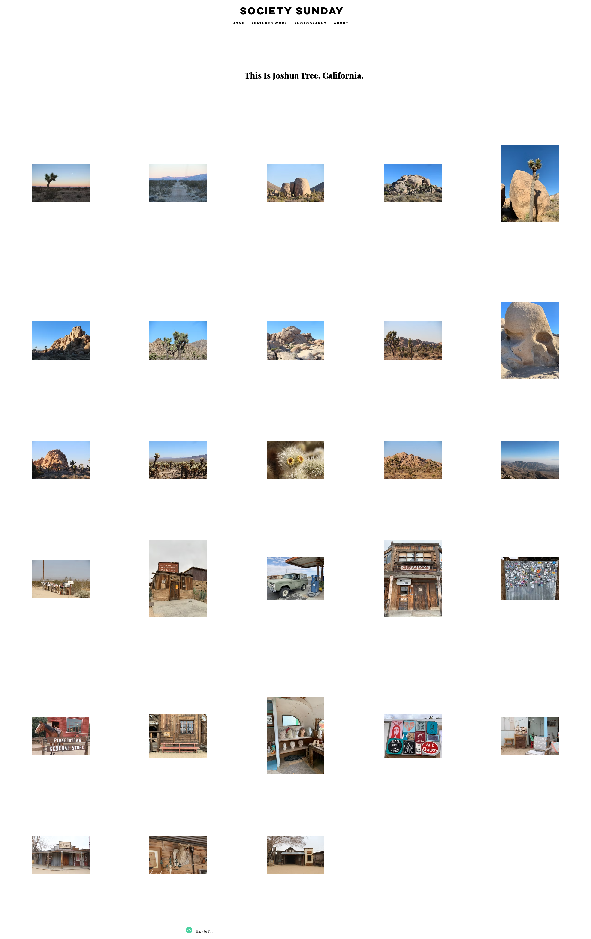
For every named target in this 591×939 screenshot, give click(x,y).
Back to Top (204, 931)
